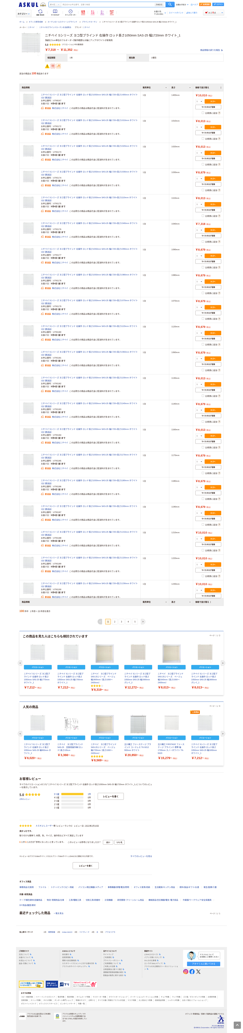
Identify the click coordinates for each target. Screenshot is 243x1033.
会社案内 (65, 955)
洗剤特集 (24, 1000)
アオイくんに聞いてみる (203, 964)
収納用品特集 (160, 1000)
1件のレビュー (25, 799)
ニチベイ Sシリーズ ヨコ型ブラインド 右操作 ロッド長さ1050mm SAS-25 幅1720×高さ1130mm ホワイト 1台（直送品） (89, 379)
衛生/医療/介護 (210, 887)
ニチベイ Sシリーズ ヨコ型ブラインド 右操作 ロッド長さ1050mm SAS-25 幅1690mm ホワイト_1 (204, 748)
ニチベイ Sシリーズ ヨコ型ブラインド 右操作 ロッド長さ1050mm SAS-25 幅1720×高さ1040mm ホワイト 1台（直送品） (89, 224)
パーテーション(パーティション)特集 (144, 997)
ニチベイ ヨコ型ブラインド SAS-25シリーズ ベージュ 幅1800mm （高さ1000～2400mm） (104, 678)
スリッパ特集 (36, 1000)
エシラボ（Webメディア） (153, 964)
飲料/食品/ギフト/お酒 (189, 887)
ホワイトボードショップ (118, 997)
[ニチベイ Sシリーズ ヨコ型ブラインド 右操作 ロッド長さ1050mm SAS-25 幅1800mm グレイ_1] (205, 653)
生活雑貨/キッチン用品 (165, 887)
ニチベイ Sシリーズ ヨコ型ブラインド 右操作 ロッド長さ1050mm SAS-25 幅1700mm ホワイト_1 (70, 678)
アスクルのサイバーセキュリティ (74, 966)
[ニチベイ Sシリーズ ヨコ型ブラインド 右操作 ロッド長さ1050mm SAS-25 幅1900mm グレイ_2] (138, 653)
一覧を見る (59, 913)
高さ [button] (173, 602)
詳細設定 (159, 4)
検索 (170, 4)
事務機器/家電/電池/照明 (118, 887)
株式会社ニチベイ (60, 108)
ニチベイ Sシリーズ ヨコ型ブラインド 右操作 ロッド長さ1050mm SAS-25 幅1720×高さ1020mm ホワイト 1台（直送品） (89, 147)
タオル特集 (47, 1000)
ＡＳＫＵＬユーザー (44, 826)
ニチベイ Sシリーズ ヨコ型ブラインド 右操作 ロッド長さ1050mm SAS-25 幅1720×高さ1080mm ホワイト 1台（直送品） (89, 276)
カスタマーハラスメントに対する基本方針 (78, 964)
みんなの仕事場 (150, 961)
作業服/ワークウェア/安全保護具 (197, 900)
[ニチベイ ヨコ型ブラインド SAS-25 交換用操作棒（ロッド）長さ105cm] (71, 724)
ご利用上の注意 (109, 966)
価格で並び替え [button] (202, 602)
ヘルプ (195, 5)
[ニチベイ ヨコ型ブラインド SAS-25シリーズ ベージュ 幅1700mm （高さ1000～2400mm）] (105, 724)
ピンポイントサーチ (67, 1004)
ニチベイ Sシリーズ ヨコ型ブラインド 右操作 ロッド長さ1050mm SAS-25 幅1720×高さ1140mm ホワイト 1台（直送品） (89, 404)
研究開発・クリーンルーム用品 (130, 900)
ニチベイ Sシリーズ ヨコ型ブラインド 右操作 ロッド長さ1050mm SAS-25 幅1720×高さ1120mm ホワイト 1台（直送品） (89, 327)
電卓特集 (61, 997)
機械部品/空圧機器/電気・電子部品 (163, 900)
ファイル (42, 887)
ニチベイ (31, 27)
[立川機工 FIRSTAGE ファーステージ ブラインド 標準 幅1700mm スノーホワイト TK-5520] (172, 724)
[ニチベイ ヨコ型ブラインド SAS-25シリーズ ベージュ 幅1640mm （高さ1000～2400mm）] (172, 653)
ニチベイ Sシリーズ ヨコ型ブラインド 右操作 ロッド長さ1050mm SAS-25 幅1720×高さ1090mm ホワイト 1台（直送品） (89, 250)
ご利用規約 (107, 957)
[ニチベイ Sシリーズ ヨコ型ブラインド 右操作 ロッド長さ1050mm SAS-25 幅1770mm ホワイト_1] (38, 653)
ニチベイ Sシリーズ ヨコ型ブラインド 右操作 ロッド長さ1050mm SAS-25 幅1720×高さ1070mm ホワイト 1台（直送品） (89, 301)
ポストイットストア (28, 1004)
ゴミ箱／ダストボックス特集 (194, 997)
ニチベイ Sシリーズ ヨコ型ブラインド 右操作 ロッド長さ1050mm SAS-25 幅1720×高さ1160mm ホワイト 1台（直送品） (89, 430)
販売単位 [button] (147, 602)
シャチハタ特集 (173, 1000)
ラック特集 (176, 997)
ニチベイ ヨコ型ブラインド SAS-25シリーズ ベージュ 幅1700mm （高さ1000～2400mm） (104, 748)
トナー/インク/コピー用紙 (62, 887)
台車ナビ (91, 1000)
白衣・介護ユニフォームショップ (194, 1000)
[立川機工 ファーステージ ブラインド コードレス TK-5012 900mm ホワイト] (138, 724)
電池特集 (70, 997)
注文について (24, 955)
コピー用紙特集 (27, 997)
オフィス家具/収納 (36, 22)
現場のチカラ (81, 1000)
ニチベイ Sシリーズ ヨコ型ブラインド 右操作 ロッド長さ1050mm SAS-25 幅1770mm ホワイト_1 (37, 678)
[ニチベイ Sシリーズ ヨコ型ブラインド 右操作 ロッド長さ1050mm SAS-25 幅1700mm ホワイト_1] (71, 653)
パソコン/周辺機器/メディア (90, 887)
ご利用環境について (110, 964)
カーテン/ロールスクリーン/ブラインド (62, 22)
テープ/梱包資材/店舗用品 (30, 900)
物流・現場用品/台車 (55, 900)
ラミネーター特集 (99, 997)
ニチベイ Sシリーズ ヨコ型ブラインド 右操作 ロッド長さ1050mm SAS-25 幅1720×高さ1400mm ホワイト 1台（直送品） (89, 96)
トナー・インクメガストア (45, 997)
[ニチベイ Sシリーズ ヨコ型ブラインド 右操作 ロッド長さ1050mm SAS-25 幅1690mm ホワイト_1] (205, 724)
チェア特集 (165, 997)
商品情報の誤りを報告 (210, 50)
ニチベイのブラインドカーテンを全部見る (55, 27)
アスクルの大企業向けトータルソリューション (161, 967)
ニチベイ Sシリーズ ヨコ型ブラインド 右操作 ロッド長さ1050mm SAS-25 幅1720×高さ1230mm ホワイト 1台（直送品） (89, 584)
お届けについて (25, 957)
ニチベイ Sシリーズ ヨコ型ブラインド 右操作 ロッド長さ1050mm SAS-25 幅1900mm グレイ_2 (137, 678)
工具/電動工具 (75, 900)
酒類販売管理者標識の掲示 (113, 972)
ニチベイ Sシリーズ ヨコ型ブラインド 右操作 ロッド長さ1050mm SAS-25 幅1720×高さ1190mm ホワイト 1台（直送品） (89, 507)
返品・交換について (26, 964)
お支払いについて (25, 961)
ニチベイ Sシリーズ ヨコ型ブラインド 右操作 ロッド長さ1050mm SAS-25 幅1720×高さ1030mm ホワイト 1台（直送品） (89, 173)
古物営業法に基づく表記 (112, 969)
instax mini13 (67, 932)
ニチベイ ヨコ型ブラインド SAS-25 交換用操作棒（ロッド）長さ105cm (71, 747)
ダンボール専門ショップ (63, 1000)
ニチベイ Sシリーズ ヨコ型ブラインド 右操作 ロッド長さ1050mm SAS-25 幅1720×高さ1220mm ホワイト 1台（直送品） (89, 559)
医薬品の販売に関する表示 (113, 975)
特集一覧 (81, 1004)
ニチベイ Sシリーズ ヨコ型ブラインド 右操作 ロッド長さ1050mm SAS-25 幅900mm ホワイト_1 (37, 748)
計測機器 (109, 900)
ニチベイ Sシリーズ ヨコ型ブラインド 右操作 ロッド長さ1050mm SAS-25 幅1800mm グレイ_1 (204, 678)
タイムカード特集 (83, 997)
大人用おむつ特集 (145, 1000)
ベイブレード (84, 932)
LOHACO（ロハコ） (151, 955)
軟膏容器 (51, 932)
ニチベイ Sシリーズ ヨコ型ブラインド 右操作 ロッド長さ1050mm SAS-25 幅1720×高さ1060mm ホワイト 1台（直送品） (89, 353)
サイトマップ (108, 955)
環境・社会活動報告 (69, 961)
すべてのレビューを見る (141, 856)
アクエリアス (110, 932)
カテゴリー (22, 14)
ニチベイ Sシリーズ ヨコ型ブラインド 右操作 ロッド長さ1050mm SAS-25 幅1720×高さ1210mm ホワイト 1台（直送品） (89, 533)
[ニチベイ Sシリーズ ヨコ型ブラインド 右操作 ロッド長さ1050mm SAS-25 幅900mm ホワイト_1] (38, 724)
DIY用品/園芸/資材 (27, 905)
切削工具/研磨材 (93, 900)
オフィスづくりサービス (48, 1004)
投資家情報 (66, 957)
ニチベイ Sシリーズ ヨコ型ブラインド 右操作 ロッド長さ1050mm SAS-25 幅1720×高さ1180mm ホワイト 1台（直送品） (89, 482)
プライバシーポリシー (111, 961)
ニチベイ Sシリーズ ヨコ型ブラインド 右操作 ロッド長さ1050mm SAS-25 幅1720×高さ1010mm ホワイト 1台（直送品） (89, 121)
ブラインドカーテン (89, 22)
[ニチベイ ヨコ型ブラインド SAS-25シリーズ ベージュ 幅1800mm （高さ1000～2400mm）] (105, 653)
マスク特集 (132, 1000)
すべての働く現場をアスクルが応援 (111, 1000)
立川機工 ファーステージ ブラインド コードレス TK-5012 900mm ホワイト (137, 747)
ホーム (21, 22)
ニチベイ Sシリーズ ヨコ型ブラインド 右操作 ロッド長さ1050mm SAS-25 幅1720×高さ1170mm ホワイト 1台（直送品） (89, 456)
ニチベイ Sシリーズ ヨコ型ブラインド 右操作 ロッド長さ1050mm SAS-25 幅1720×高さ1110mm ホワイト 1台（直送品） (89, 199)
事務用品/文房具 (26, 887)
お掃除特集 (212, 997)
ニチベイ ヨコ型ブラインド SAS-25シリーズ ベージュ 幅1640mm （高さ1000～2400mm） (171, 678)
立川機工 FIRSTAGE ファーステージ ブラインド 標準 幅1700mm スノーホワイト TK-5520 (171, 748)
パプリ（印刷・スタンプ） (153, 957)
